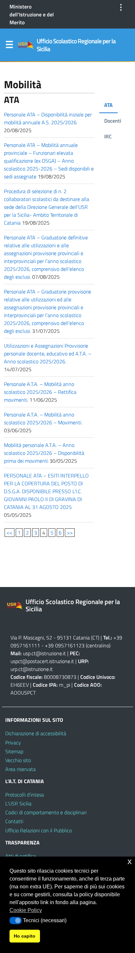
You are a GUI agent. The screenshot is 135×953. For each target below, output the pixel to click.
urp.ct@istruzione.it (31, 669)
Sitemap (14, 751)
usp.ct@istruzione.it (44, 653)
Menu (9, 46)
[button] (16, 920)
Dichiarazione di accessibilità (35, 733)
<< (9, 533)
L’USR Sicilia (18, 803)
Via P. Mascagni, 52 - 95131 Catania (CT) (54, 637)
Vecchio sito (18, 760)
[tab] (108, 105)
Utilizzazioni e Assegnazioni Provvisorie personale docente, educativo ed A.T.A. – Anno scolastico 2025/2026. (47, 353)
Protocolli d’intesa (24, 795)
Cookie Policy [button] (26, 910)
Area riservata (20, 769)
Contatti (14, 821)
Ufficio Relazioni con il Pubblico (38, 830)
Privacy (13, 742)
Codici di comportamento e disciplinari (46, 812)
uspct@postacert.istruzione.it (42, 661)
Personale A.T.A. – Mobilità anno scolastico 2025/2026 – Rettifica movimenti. (40, 392)
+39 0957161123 (65, 645)
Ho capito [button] (24, 936)
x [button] (129, 861)
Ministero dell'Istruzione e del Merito (32, 14)
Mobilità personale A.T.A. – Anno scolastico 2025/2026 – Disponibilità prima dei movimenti (44, 453)
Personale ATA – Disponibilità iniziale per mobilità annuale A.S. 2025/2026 (48, 118)
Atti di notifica (20, 856)
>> (70, 533)
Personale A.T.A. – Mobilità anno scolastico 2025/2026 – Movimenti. (43, 418)
